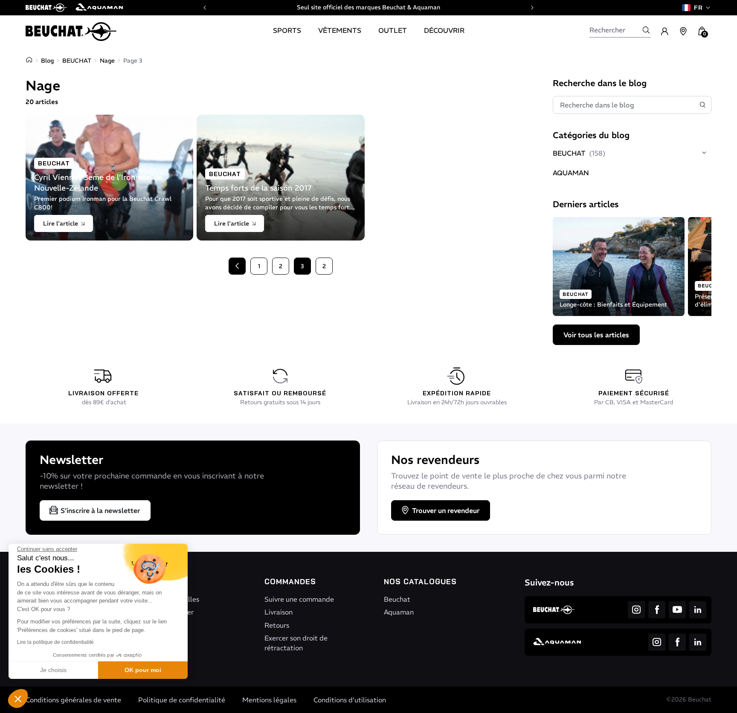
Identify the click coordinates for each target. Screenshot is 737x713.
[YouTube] (677, 609)
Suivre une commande (299, 599)
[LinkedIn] (697, 609)
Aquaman (399, 612)
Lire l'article (60, 223)
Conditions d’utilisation (349, 700)
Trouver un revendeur (445, 510)
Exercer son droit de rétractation (296, 643)
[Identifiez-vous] (664, 32)
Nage (107, 60)
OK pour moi (143, 670)
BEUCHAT (76, 60)
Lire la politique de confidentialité (55, 642)
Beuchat (397, 599)
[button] (18, 698)
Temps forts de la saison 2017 (258, 188)
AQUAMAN (571, 172)
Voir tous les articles (596, 334)
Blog (47, 60)
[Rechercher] (646, 30)
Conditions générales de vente (73, 700)
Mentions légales (269, 700)
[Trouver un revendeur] (683, 32)
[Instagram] (636, 609)
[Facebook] (656, 609)
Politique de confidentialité (181, 700)
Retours (276, 625)
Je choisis (53, 670)
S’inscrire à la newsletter (100, 510)
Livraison (278, 612)
